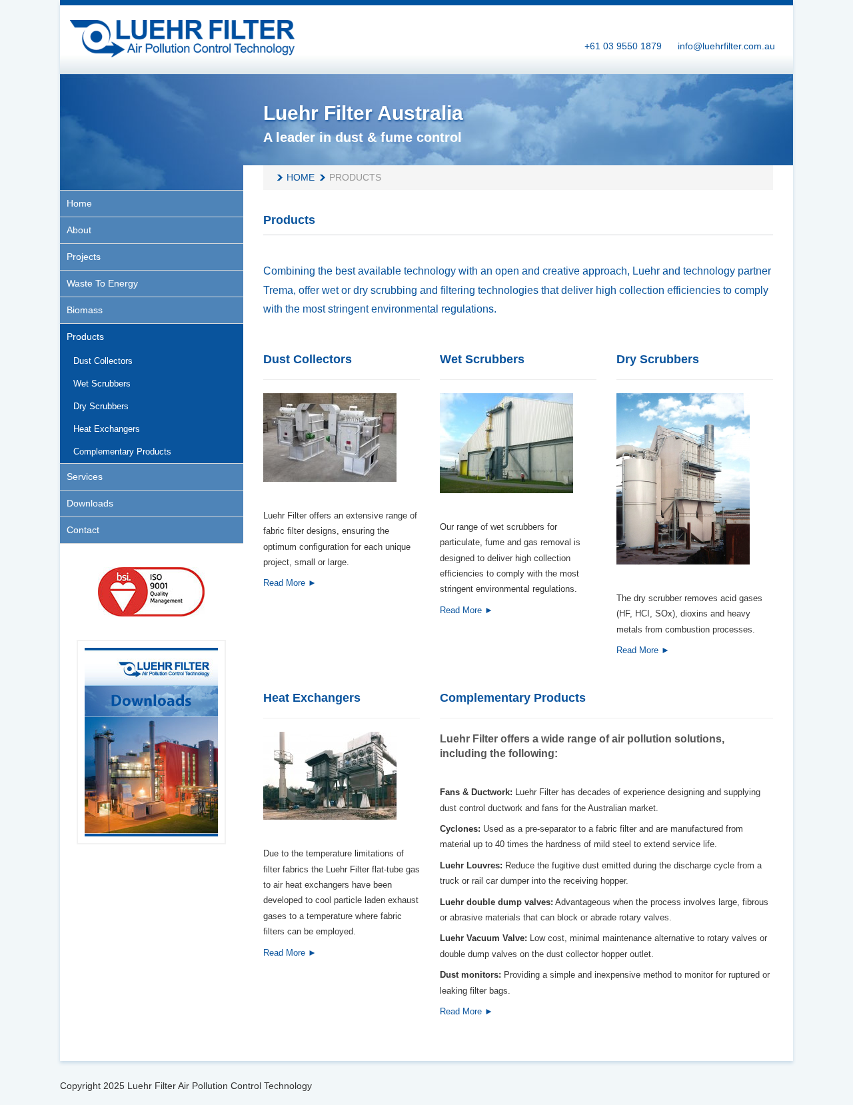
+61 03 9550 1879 (623, 46)
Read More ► (290, 583)
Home (301, 177)
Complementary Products (513, 697)
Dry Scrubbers (657, 359)
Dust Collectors (307, 359)
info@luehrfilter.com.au (726, 46)
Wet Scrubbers (482, 359)
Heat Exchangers (312, 697)
